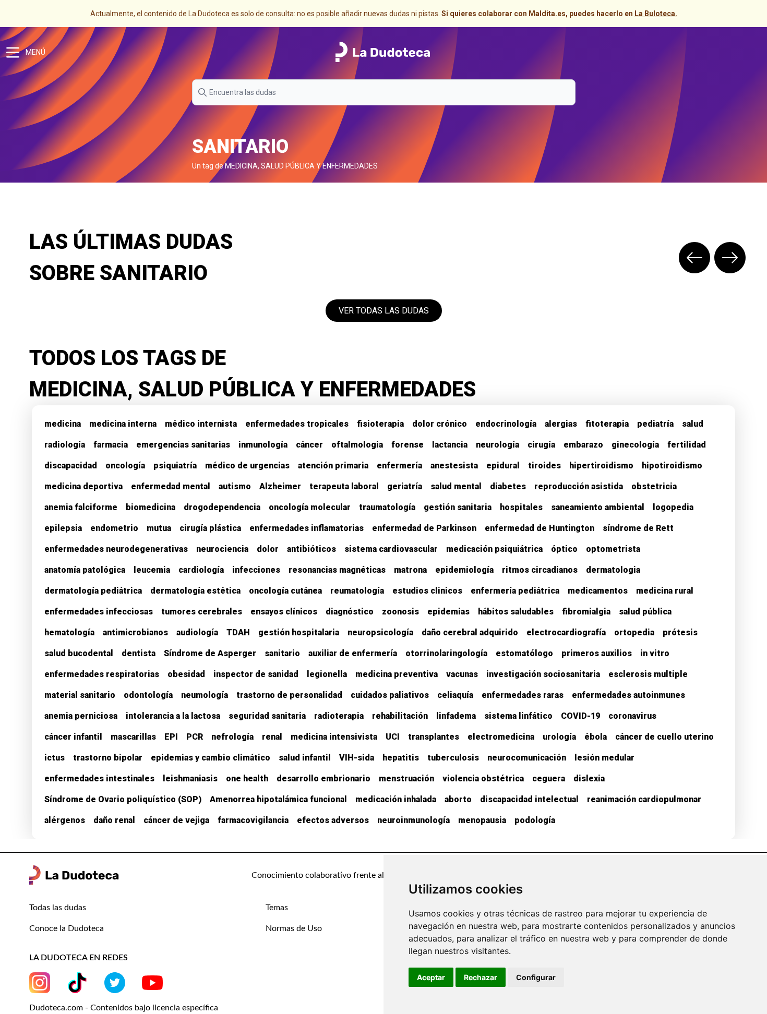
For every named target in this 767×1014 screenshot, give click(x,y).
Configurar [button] (536, 977)
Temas (277, 907)
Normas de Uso (294, 928)
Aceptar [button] (431, 977)
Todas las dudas (57, 907)
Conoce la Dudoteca (66, 928)
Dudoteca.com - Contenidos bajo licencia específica (123, 1008)
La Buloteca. (655, 13)
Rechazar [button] (480, 977)
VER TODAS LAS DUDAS (384, 311)
